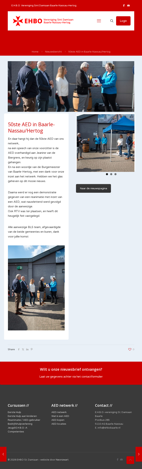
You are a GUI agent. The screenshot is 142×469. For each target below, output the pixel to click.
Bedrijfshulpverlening (20, 423)
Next (129, 142)
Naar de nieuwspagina (93, 188)
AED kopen (57, 420)
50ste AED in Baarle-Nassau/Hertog (89, 51)
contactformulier (92, 376)
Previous (82, 142)
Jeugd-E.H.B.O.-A (17, 427)
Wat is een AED (60, 416)
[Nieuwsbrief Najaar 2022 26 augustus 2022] (3, 454)
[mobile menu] (99, 21)
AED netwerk (59, 412)
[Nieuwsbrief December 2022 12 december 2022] (139, 454)
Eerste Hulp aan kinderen (22, 416)
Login (123, 21)
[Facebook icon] (123, 5)
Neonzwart (62, 459)
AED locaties (58, 423)
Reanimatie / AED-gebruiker (24, 420)
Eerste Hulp (14, 412)
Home (35, 51)
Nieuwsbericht (53, 51)
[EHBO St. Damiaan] (43, 21)
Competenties (16, 431)
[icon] (128, 5)
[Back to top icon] (130, 460)
